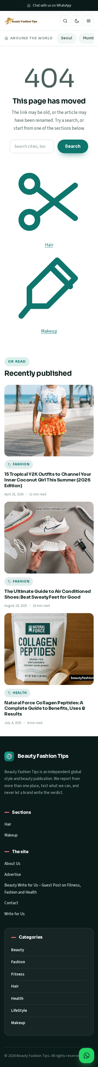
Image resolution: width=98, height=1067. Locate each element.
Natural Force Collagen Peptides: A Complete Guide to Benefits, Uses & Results (44, 708)
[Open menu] (88, 21)
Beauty (17, 950)
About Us (12, 864)
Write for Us (14, 914)
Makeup (11, 835)
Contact (11, 903)
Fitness (17, 974)
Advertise (12, 874)
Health (17, 998)
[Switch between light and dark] (77, 21)
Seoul (66, 38)
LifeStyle (19, 1010)
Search (73, 146)
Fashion (18, 962)
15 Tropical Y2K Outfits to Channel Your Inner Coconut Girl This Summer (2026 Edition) (47, 479)
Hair (7, 824)
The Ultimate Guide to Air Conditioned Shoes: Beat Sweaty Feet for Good (47, 594)
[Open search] (65, 21)
